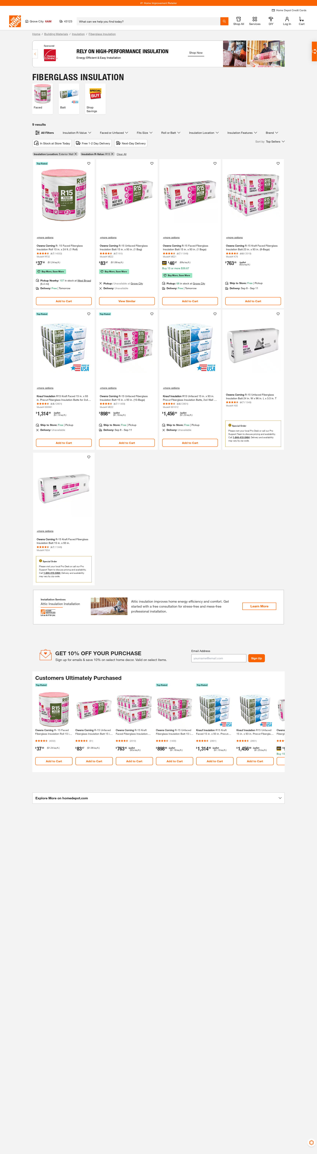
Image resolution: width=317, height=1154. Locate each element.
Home (36, 34)
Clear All (121, 154)
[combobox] (148, 21)
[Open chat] (314, 51)
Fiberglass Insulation (102, 34)
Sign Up (256, 658)
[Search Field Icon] (224, 21)
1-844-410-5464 (241, 437)
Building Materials (56, 34)
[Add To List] (89, 163)
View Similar (127, 301)
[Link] (64, 233)
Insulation (78, 34)
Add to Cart (64, 301)
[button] (270, 141)
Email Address (200, 651)
